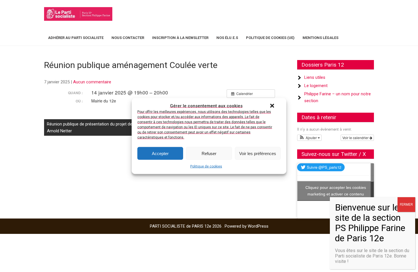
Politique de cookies (206, 166)
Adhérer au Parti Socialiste (76, 38)
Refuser (209, 153)
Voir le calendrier (355, 137)
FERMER (406, 205)
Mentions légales (320, 38)
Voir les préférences (257, 153)
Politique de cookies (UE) (270, 38)
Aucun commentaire (92, 82)
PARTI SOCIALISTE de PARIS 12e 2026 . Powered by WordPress (209, 226)
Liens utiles (314, 77)
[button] (272, 106)
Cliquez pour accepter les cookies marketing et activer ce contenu (335, 190)
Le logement (316, 85)
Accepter (160, 153)
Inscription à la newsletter (180, 38)
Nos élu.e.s (227, 38)
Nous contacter (127, 38)
